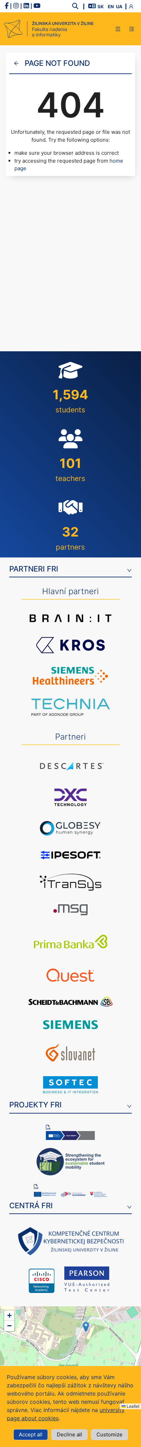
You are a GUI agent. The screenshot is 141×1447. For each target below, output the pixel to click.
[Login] (132, 6)
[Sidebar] (131, 29)
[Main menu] (118, 29)
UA (119, 6)
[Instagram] (16, 6)
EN (111, 6)
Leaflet (132, 1406)
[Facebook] (6, 6)
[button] (85, 1326)
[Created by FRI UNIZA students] (48, 29)
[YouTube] (37, 6)
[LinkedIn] (26, 6)
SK (101, 6)
